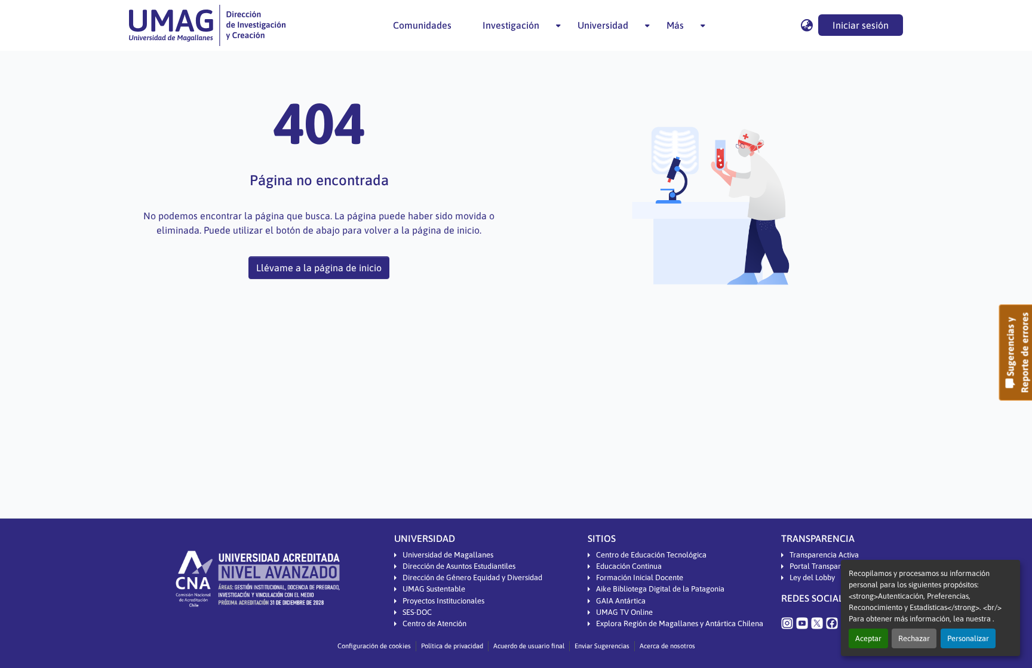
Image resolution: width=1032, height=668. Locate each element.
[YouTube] (802, 622)
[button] (207, 25)
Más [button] (675, 25)
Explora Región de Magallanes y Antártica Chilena (679, 623)
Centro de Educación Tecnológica (651, 554)
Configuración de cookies (374, 645)
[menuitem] (514, 25)
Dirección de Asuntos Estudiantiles (459, 566)
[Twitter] (817, 622)
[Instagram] (787, 622)
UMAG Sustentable (434, 588)
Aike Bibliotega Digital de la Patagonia (660, 588)
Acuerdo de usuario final (528, 645)
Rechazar (914, 638)
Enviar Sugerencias (602, 645)
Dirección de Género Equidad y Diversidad (472, 577)
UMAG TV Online (624, 612)
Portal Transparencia (824, 566)
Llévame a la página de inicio (319, 267)
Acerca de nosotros (667, 645)
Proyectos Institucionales (443, 600)
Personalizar (968, 638)
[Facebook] (832, 622)
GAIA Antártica (621, 600)
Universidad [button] (603, 25)
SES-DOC (417, 612)
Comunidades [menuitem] (422, 25)
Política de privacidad (452, 645)
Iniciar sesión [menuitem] (861, 25)
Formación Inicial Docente (639, 577)
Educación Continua (629, 566)
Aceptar (868, 638)
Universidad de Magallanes (448, 554)
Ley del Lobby (812, 577)
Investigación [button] (511, 25)
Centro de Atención (434, 623)
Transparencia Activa (824, 554)
